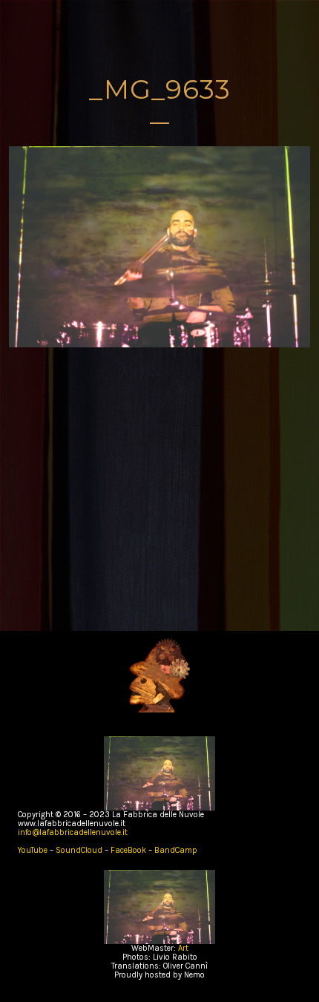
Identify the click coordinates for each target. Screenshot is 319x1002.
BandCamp (175, 850)
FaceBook (128, 850)
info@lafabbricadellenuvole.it (73, 832)
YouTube (34, 850)
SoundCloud (80, 850)
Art (183, 948)
